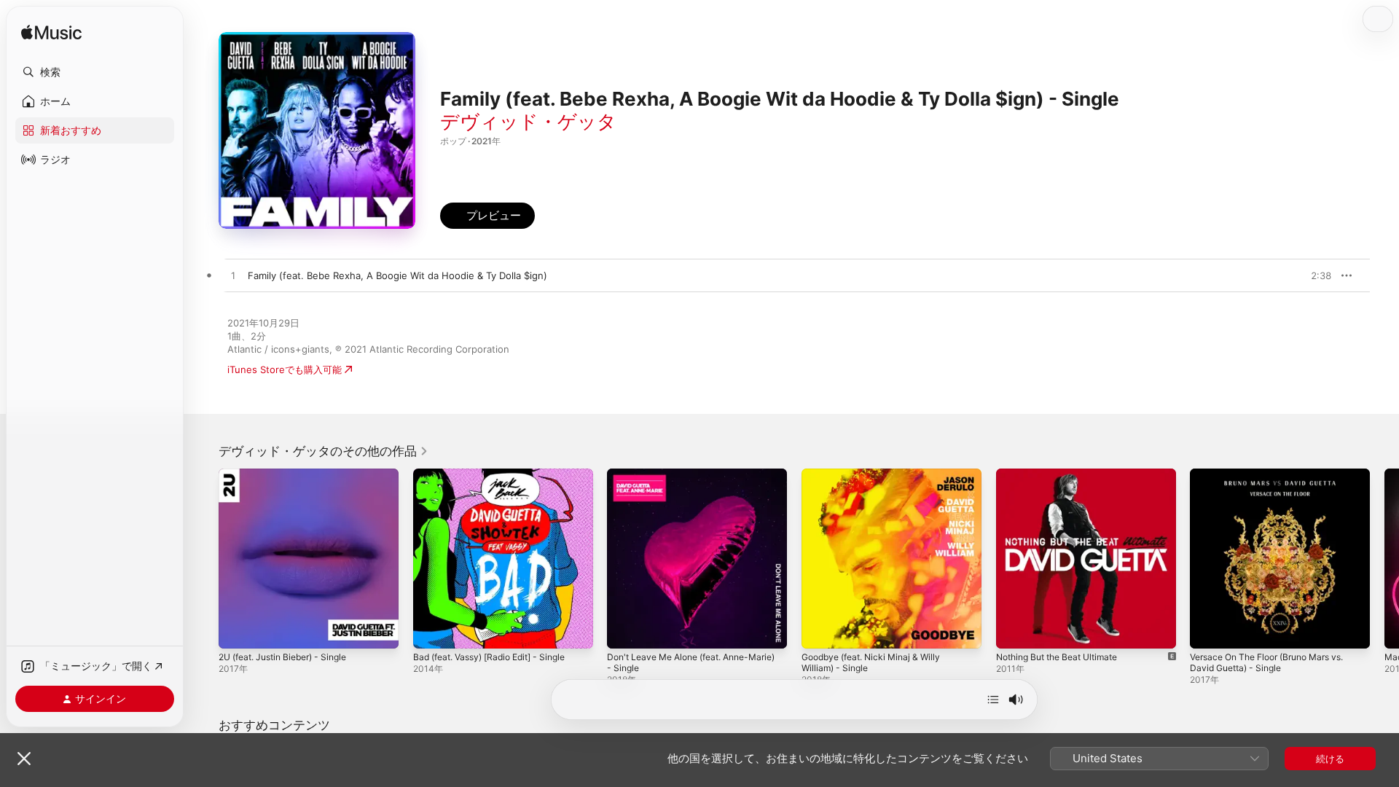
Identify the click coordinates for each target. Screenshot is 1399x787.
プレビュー (1313, 275)
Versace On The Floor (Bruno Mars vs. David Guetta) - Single (1277, 480)
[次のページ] (1384, 558)
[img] (51, 33)
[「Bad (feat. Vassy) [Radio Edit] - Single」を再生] (431, 630)
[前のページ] (204, 558)
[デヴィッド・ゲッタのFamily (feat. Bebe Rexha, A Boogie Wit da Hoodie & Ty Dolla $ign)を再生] (233, 276)
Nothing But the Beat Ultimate (1064, 474)
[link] (323, 451)
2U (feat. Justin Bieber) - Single (291, 474)
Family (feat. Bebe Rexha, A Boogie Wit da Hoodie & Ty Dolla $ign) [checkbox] (397, 275)
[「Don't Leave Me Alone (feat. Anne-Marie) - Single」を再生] (625, 630)
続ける (1330, 758)
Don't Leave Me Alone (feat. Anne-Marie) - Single (687, 480)
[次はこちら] (993, 699)
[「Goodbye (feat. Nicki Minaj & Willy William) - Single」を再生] (820, 630)
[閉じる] (24, 758)
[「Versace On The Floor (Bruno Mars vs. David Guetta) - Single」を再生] (1208, 630)
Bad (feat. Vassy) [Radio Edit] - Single (498, 474)
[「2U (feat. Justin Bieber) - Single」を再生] (237, 630)
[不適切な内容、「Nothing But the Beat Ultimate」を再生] (1014, 630)
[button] (94, 72)
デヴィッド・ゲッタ (528, 121)
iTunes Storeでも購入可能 (284, 369)
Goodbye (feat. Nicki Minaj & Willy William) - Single (878, 480)
